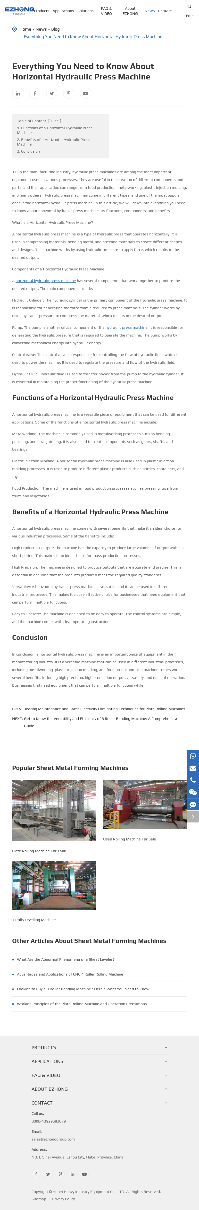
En (188, 15)
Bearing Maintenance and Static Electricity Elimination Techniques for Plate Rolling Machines (104, 709)
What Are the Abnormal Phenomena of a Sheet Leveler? (66, 959)
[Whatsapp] (193, 756)
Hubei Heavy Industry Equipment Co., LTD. (89, 1191)
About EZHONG (130, 11)
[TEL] (193, 780)
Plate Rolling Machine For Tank (39, 851)
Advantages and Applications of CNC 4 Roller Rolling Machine (70, 974)
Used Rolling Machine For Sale (129, 839)
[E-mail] (193, 768)
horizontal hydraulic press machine (46, 280)
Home (25, 29)
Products (41, 11)
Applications (63, 11)
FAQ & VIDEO (106, 11)
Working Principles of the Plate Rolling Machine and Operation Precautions (82, 1004)
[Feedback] (193, 804)
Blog (55, 29)
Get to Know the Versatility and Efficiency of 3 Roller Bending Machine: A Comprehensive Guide (101, 722)
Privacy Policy (63, 1199)
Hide (55, 121)
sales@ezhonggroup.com (53, 1135)
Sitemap (39, 1199)
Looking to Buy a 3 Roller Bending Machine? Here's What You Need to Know (83, 989)
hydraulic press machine (127, 327)
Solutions (85, 11)
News (150, 11)
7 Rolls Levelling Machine (34, 919)
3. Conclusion (28, 151)
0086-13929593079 (49, 1117)
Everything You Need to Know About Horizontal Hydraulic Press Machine (93, 36)
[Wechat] (193, 792)
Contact (165, 11)
